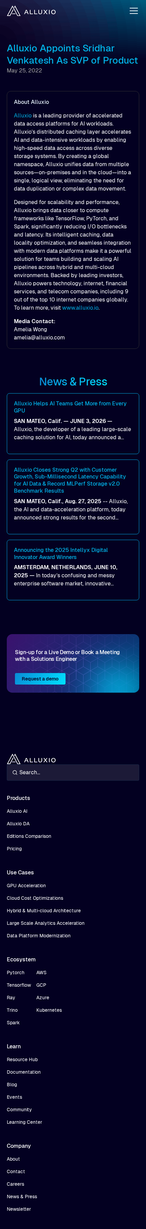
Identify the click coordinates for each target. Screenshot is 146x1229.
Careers (15, 1184)
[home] (31, 10)
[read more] (73, 424)
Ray (11, 997)
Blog (12, 1084)
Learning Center (24, 1122)
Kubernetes (49, 1010)
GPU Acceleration (26, 885)
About (13, 1159)
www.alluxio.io (80, 308)
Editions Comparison (29, 836)
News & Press (22, 1196)
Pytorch (15, 972)
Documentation (24, 1072)
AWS (41, 972)
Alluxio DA (18, 823)
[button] (132, 11)
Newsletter (19, 1209)
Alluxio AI (17, 811)
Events (14, 1097)
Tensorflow (19, 985)
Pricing (14, 848)
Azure (42, 997)
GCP (41, 985)
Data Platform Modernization (39, 935)
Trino (12, 1010)
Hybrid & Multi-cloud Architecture (44, 910)
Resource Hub (22, 1059)
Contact (16, 1171)
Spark (13, 1022)
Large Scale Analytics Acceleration (46, 923)
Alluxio (23, 115)
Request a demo (40, 678)
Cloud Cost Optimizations (35, 898)
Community (19, 1109)
